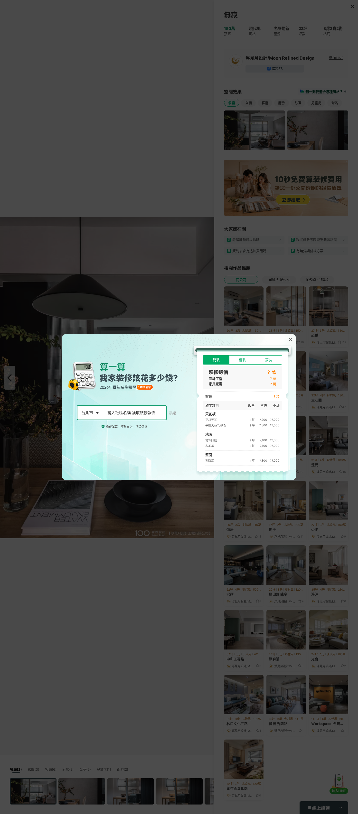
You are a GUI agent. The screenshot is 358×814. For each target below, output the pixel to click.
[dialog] (179, 407)
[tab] (216, 360)
